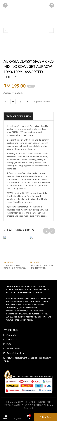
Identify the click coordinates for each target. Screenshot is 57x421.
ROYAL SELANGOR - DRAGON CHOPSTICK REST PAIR (14, 267)
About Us (11, 335)
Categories (17, 419)
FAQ (9, 344)
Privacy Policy (13, 348)
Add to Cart (45, 417)
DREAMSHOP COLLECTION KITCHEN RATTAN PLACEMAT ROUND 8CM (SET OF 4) (41, 269)
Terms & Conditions (16, 353)
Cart (28, 417)
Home (6, 419)
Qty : (5, 101)
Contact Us (12, 339)
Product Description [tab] (18, 116)
